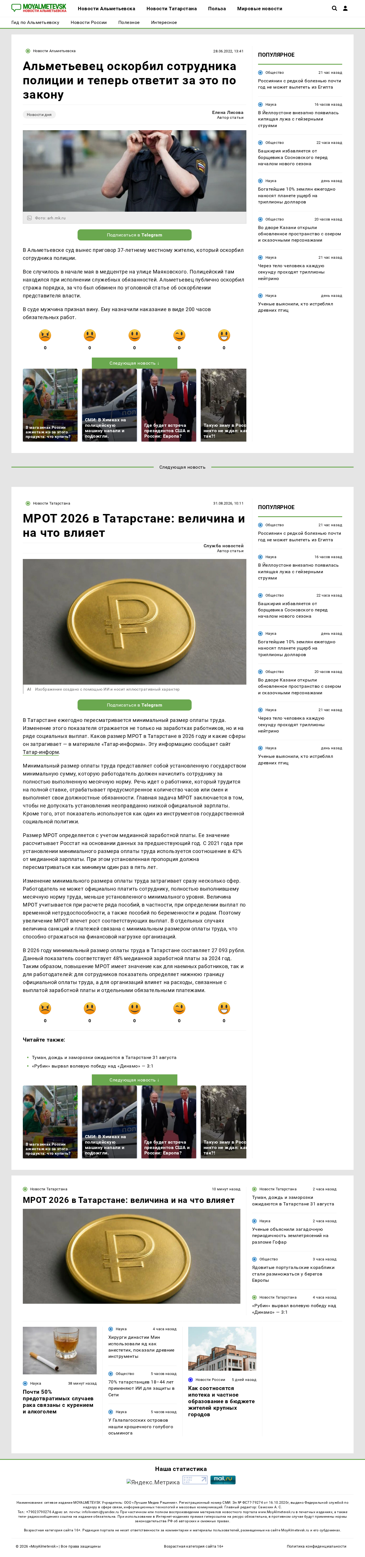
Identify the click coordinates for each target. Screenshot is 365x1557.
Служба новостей (224, 545)
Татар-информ (41, 752)
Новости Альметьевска (54, 51)
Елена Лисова (228, 112)
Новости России (210, 1380)
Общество (274, 72)
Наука (270, 104)
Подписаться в (135, 235)
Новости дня (39, 114)
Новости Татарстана (51, 503)
